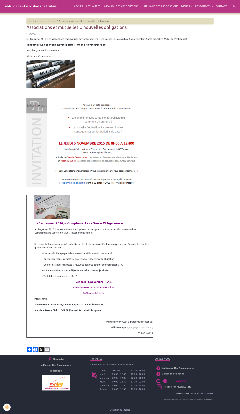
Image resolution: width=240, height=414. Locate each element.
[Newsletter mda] (163, 386)
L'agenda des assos (173, 373)
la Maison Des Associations (56, 365)
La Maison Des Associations (178, 368)
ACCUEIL (79, 6)
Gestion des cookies (120, 409)
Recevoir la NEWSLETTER (178, 386)
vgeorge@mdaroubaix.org (140, 327)
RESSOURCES (203, 6)
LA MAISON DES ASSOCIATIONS (121, 6)
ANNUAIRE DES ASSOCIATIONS (161, 6)
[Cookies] (7, 407)
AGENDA (186, 6)
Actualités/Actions (46, 21)
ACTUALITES (93, 6)
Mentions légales (182, 393)
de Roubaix (56, 370)
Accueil (30, 21)
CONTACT (221, 6)
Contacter (58, 359)
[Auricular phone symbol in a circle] (50, 359)
